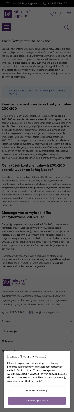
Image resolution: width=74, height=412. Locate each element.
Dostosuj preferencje (37, 390)
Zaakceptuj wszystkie (37, 400)
